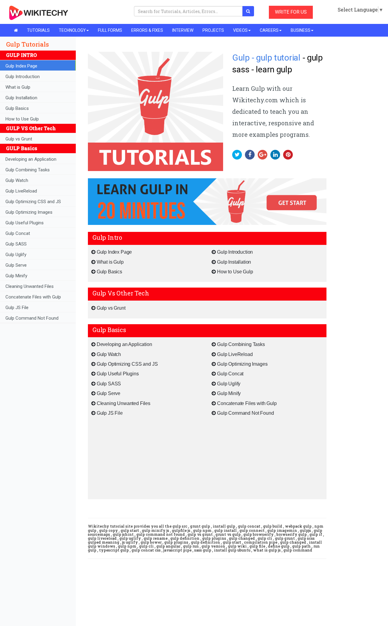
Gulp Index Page (21, 66)
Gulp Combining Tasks (27, 170)
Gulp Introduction (22, 76)
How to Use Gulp (22, 119)
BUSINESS (300, 30)
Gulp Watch (16, 180)
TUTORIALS (38, 30)
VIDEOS (240, 30)
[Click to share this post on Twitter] (238, 154)
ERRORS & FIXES (147, 30)
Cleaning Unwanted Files (29, 286)
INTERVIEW (182, 30)
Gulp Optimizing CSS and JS (33, 201)
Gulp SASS (16, 244)
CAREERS (269, 30)
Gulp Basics (17, 108)
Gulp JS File (16, 307)
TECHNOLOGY (72, 30)
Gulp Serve (16, 265)
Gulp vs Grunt (18, 139)
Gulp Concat (17, 233)
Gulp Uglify (15, 254)
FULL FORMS (110, 30)
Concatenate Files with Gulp (33, 297)
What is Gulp (17, 87)
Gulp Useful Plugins (24, 223)
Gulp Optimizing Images (28, 212)
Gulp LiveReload (21, 191)
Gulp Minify (16, 275)
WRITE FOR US (291, 12)
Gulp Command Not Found (32, 318)
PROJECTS (213, 30)
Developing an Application (30, 159)
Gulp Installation (21, 97)
